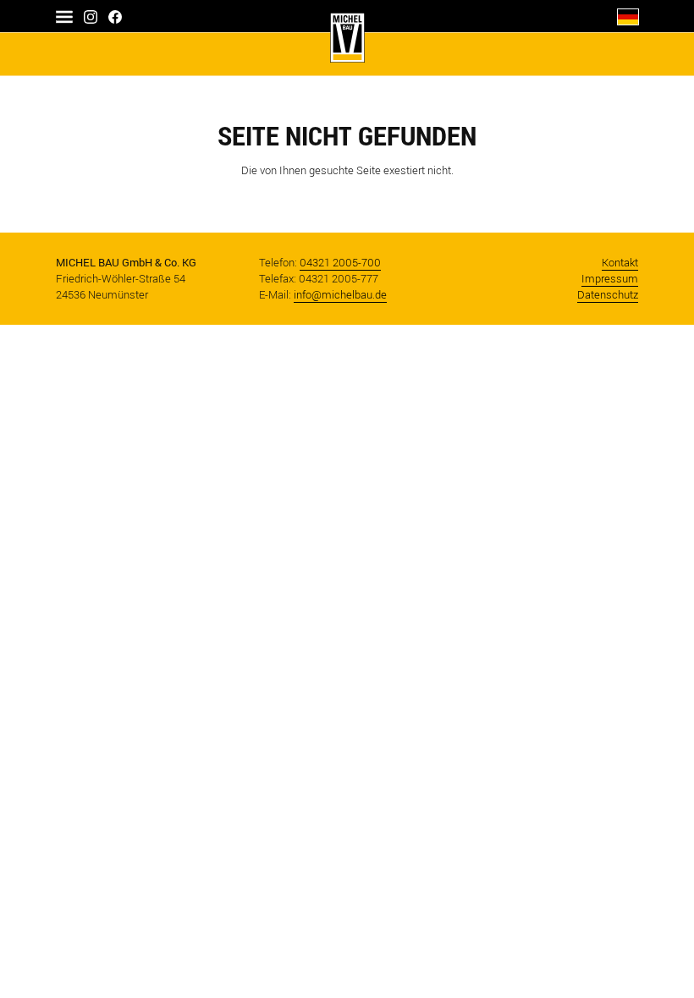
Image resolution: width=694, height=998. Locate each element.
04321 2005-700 (340, 262)
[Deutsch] (628, 15)
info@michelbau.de (340, 295)
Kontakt (620, 262)
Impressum (609, 278)
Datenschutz (607, 295)
